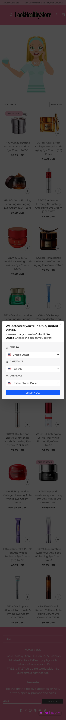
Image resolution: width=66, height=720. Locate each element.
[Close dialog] (61, 324)
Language (16, 361)
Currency (16, 375)
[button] (50, 713)
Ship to (14, 347)
